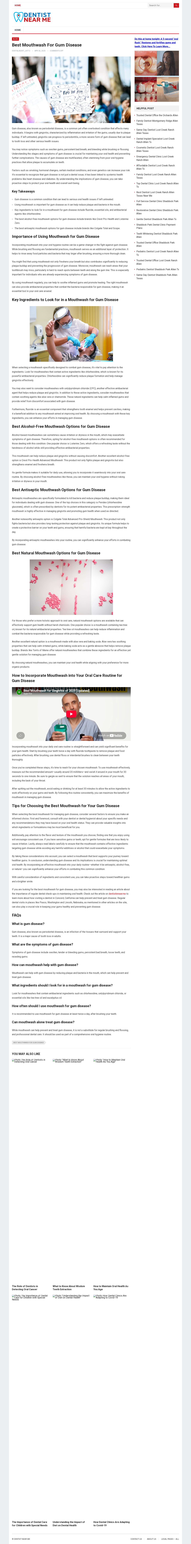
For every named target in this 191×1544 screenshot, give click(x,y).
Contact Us (136, 1539)
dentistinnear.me (117, 893)
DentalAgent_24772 (21, 51)
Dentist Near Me (22, 1539)
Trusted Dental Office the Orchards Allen (157, 115)
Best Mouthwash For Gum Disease (28, 1043)
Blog (15, 39)
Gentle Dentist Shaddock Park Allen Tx (156, 219)
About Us (151, 1539)
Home (18, 5)
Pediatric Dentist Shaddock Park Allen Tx (157, 269)
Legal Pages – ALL (170, 1539)
